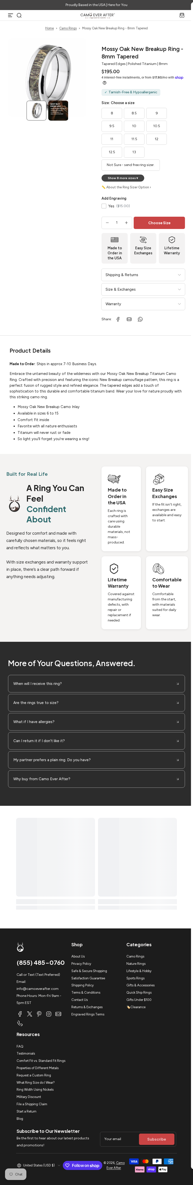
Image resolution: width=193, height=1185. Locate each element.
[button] (19, 15)
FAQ (20, 1046)
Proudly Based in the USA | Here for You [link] (96, 5)
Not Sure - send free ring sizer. (131, 165)
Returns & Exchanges (87, 1007)
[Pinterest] (39, 1014)
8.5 (134, 113)
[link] (118, 319)
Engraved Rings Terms (87, 1014)
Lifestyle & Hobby (139, 971)
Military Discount (29, 1097)
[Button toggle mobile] (11, 15)
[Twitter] (30, 1014)
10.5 (156, 126)
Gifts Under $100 (139, 1000)
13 (134, 152)
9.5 (111, 126)
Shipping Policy (82, 985)
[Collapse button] (96, 683)
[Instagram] (49, 1014)
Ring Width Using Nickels (35, 1089)
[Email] (58, 1014)
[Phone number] (20, 1023)
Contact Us (79, 1000)
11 (111, 139)
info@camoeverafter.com (38, 989)
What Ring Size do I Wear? (36, 1082)
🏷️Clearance (136, 1007)
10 (134, 126)
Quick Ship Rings (139, 992)
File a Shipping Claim (32, 1104)
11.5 (134, 139)
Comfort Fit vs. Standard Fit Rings (41, 1061)
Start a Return (26, 1111)
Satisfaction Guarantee (88, 978)
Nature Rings (136, 964)
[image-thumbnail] (36, 111)
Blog (20, 1119)
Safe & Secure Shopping (89, 971)
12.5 (112, 152)
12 (156, 139)
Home (49, 28)
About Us (78, 956)
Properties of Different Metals (38, 1068)
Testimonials (26, 1053)
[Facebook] (20, 1014)
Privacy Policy (81, 964)
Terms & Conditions (85, 992)
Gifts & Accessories (140, 985)
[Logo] (98, 15)
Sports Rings (135, 978)
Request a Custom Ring (34, 1075)
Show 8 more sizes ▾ (123, 178)
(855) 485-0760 (41, 962)
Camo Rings (68, 28)
